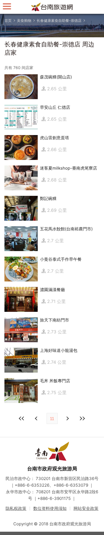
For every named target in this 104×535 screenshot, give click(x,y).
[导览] (7, 6)
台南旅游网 (52, 6)
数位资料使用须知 (50, 508)
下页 (36, 418)
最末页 (82, 418)
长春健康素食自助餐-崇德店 (59, 20)
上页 (67, 418)
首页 (8, 20)
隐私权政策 (16, 508)
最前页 (21, 418)
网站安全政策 (85, 508)
